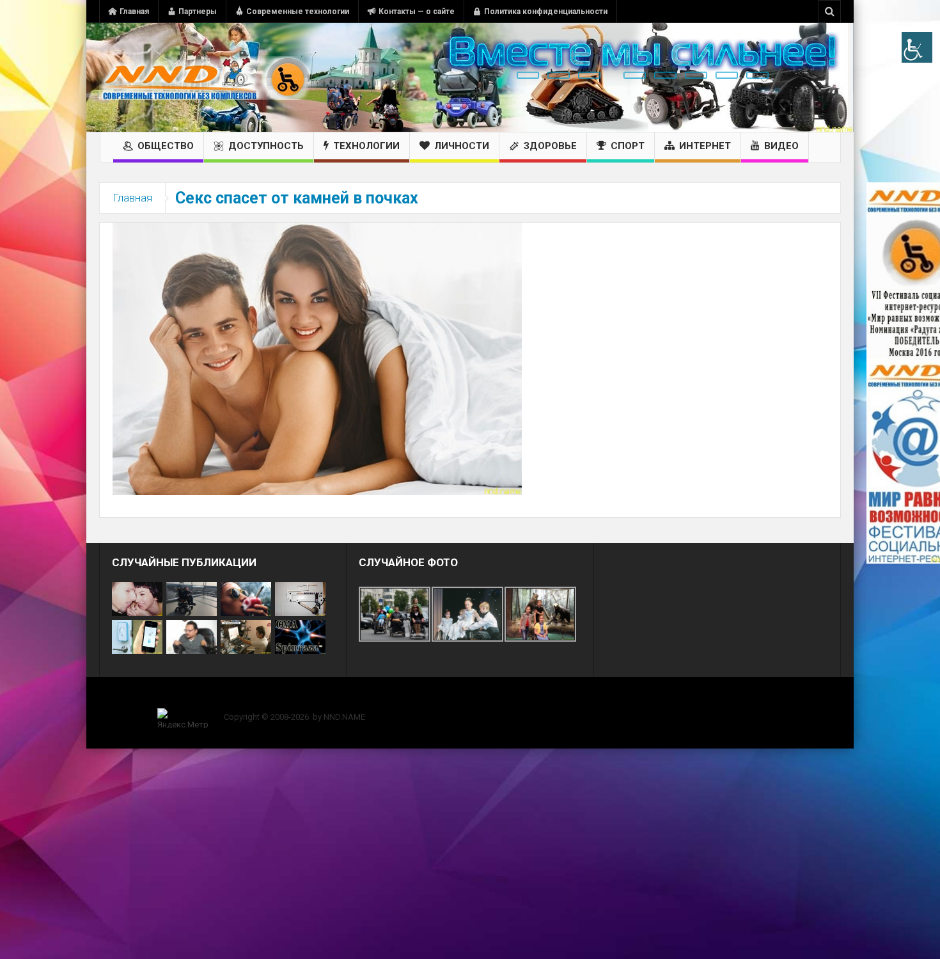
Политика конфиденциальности (545, 11)
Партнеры (197, 11)
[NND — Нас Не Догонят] (204, 77)
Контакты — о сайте (417, 11)
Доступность (266, 146)
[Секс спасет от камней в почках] (317, 358)
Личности (461, 146)
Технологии (366, 146)
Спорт (628, 146)
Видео (781, 146)
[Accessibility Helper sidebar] (917, 47)
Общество (165, 146)
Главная (134, 11)
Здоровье (550, 146)
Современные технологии (297, 11)
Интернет (705, 146)
